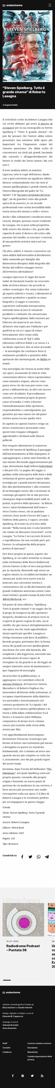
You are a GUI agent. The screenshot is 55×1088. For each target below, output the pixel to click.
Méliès (44, 359)
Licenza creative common (39, 1043)
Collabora (7, 1052)
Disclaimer (33, 1048)
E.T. (29, 338)
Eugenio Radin (11, 105)
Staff (5, 1043)
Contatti (6, 1048)
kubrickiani (45, 466)
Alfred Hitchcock (12, 599)
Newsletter (33, 1052)
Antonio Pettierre (12, 684)
